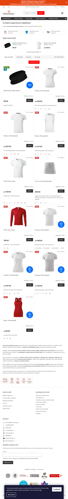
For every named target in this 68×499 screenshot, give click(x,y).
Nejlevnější (19, 57)
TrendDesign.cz (9, 430)
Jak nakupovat (39, 398)
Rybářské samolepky (30, 469)
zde (40, 490)
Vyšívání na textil (7, 406)
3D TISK (5, 403)
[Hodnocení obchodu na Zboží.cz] (56, 476)
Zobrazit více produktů (33, 52)
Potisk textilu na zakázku (9, 398)
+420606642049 (9, 425)
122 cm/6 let (38, 248)
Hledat (41, 13)
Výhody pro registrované (32, 7)
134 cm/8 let (46, 248)
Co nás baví (39, 407)
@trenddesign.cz (10, 441)
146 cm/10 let (54, 248)
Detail (30, 100)
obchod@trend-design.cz (12, 422)
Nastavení (11, 495)
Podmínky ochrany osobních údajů (45, 400)
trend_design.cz (9, 433)
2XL (49, 109)
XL (46, 109)
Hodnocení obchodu (41, 411)
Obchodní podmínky (41, 402)
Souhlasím (56, 489)
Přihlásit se (8, 462)
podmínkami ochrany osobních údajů (28, 458)
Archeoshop (40, 469)
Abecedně (37, 57)
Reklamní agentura (8, 395)
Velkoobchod (6, 409)
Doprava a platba (40, 404)
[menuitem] (6, 18)
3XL (18, 154)
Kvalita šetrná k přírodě (42, 409)
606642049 (8, 428)
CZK (55, 7)
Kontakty (38, 414)
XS (35, 109)
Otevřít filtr (34, 62)
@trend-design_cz (10, 438)
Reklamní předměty (8, 401)
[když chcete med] (44, 476)
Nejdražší (28, 57)
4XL (25, 203)
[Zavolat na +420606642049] (5, 7)
